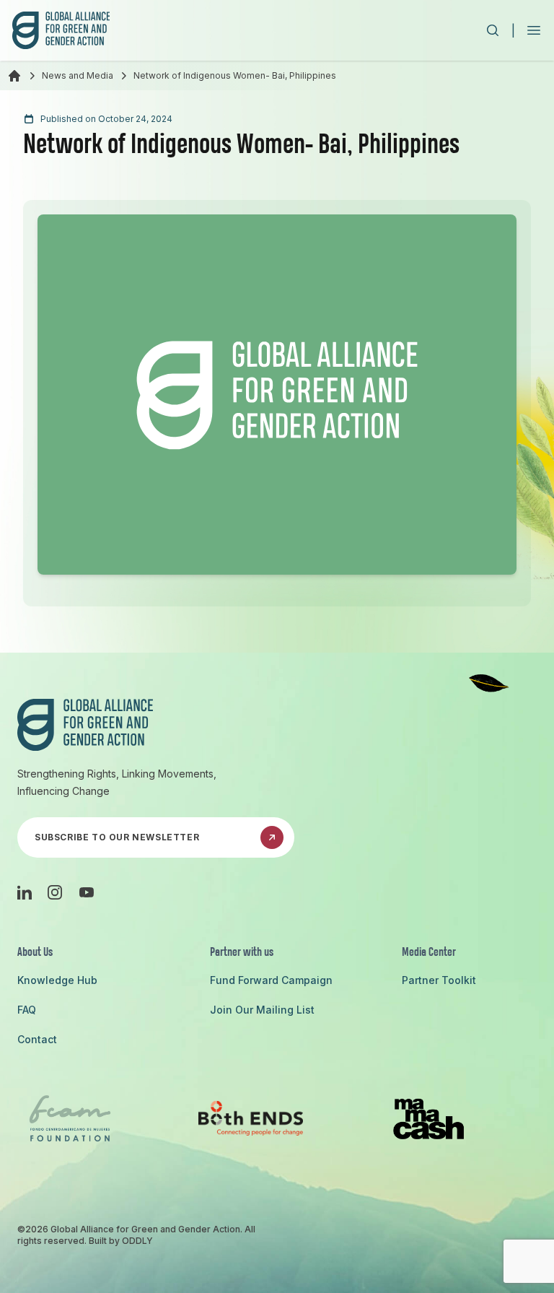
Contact (37, 1039)
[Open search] (492, 30)
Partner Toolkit (439, 980)
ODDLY (137, 1240)
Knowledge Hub (57, 980)
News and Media (77, 75)
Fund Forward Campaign (271, 980)
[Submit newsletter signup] (271, 837)
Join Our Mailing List (262, 1010)
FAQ (26, 1010)
